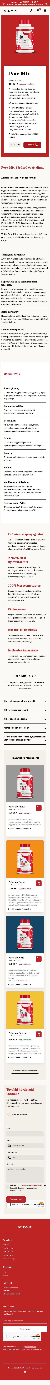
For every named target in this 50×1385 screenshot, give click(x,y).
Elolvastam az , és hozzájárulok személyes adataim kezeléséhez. (28, 1188)
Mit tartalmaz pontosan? (16, 710)
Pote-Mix (6, 1245)
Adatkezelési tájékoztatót (32, 1185)
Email (8, 1141)
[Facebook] (25, 1372)
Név (8, 1129)
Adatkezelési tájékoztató (12, 1294)
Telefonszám (12, 1152)
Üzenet (9, 1164)
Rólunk (5, 1275)
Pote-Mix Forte (16, 882)
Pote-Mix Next (16, 958)
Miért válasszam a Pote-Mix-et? (19, 701)
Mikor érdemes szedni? (15, 719)
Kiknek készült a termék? (16, 728)
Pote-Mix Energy (17, 1033)
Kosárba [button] (39, 808)
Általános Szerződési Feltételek (10, 1289)
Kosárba (30, 145)
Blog (4, 1271)
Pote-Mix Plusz (16, 807)
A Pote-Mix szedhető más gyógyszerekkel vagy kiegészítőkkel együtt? (25, 738)
